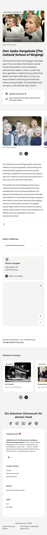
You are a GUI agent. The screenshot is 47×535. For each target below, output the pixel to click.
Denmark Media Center (15, 490)
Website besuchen (16, 94)
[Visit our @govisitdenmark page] (30, 423)
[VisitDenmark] (13, 434)
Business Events (12, 473)
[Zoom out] (40, 322)
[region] (23, 304)
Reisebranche (11, 477)
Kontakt (9, 507)
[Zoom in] (40, 316)
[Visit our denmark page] (10, 423)
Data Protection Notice (9, 527)
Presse (8, 470)
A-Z (7, 504)
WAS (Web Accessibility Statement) (29, 527)
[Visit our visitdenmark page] (23, 423)
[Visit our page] (17, 423)
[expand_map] (40, 285)
